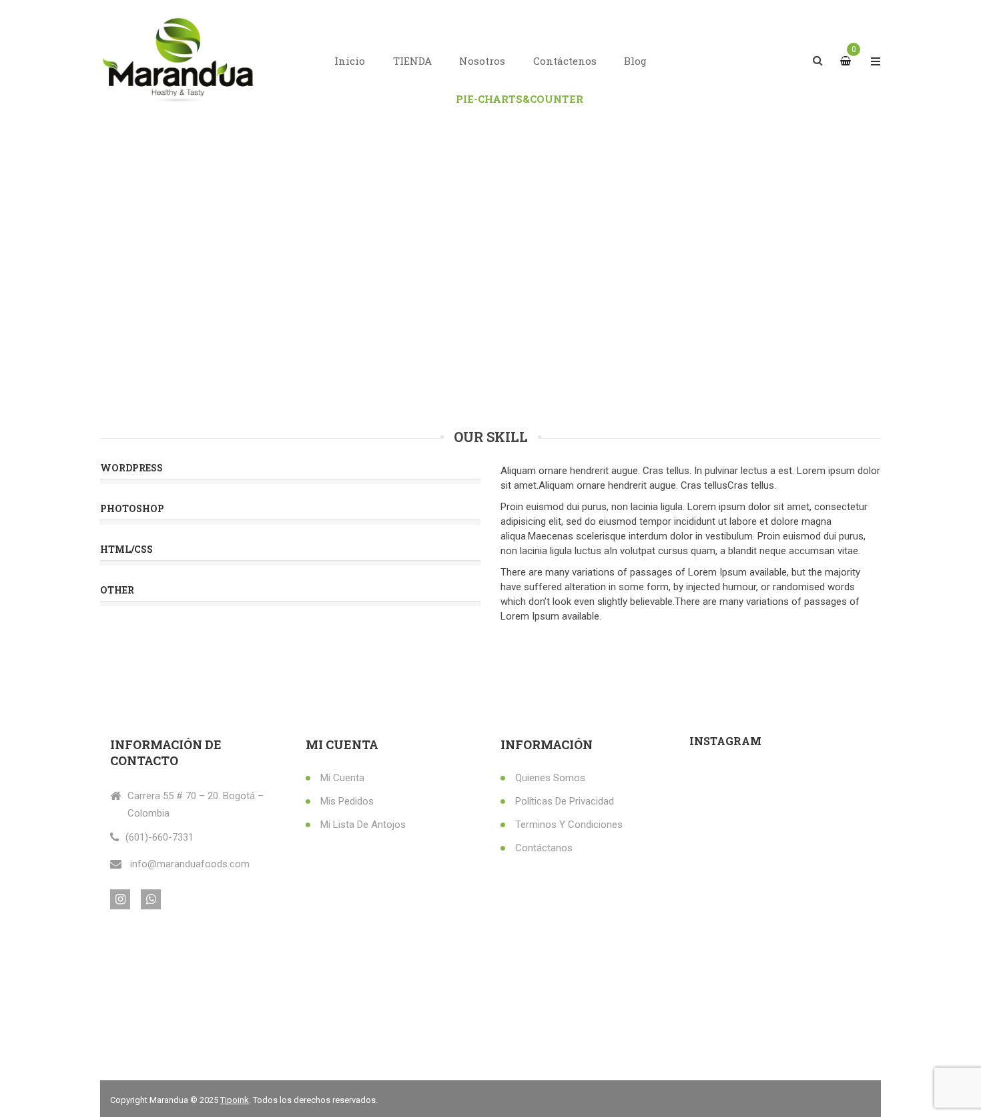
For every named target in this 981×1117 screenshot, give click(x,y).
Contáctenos (565, 60)
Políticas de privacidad (564, 801)
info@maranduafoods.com (190, 864)
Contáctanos (544, 848)
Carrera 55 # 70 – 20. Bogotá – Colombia (195, 804)
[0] (847, 61)
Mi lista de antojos (363, 825)
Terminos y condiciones (569, 825)
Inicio (349, 60)
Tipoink (234, 1100)
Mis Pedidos (347, 801)
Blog (635, 60)
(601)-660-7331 (159, 837)
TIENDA (412, 60)
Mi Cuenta (342, 778)
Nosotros (482, 60)
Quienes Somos (550, 778)
